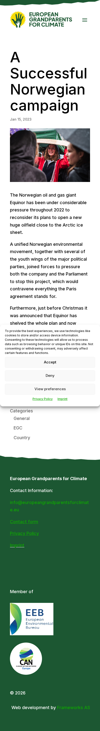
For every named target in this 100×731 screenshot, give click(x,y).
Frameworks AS (73, 707)
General (22, 418)
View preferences (50, 389)
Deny (50, 375)
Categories (21, 410)
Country (22, 437)
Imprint (62, 399)
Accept (50, 362)
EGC (18, 427)
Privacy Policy (43, 399)
